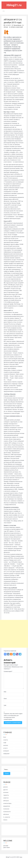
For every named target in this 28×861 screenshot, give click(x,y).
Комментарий (8, 671)
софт (4, 742)
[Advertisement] (14, 634)
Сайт (5, 705)
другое (5, 789)
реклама (5, 845)
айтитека (6, 814)
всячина (5, 792)
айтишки (6, 27)
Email (5, 698)
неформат (6, 753)
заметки (6, 798)
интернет (6, 751)
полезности (7, 811)
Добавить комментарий (17, 27)
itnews (5, 820)
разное (5, 787)
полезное (6, 809)
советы (5, 740)
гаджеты (6, 795)
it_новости (6, 817)
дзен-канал (6, 847)
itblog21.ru (14, 5)
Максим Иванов (17, 25)
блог (4, 737)
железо (5, 745)
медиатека (6, 806)
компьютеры (7, 803)
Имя (5, 691)
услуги (5, 748)
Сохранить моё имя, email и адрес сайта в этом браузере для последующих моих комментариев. (13, 716)
